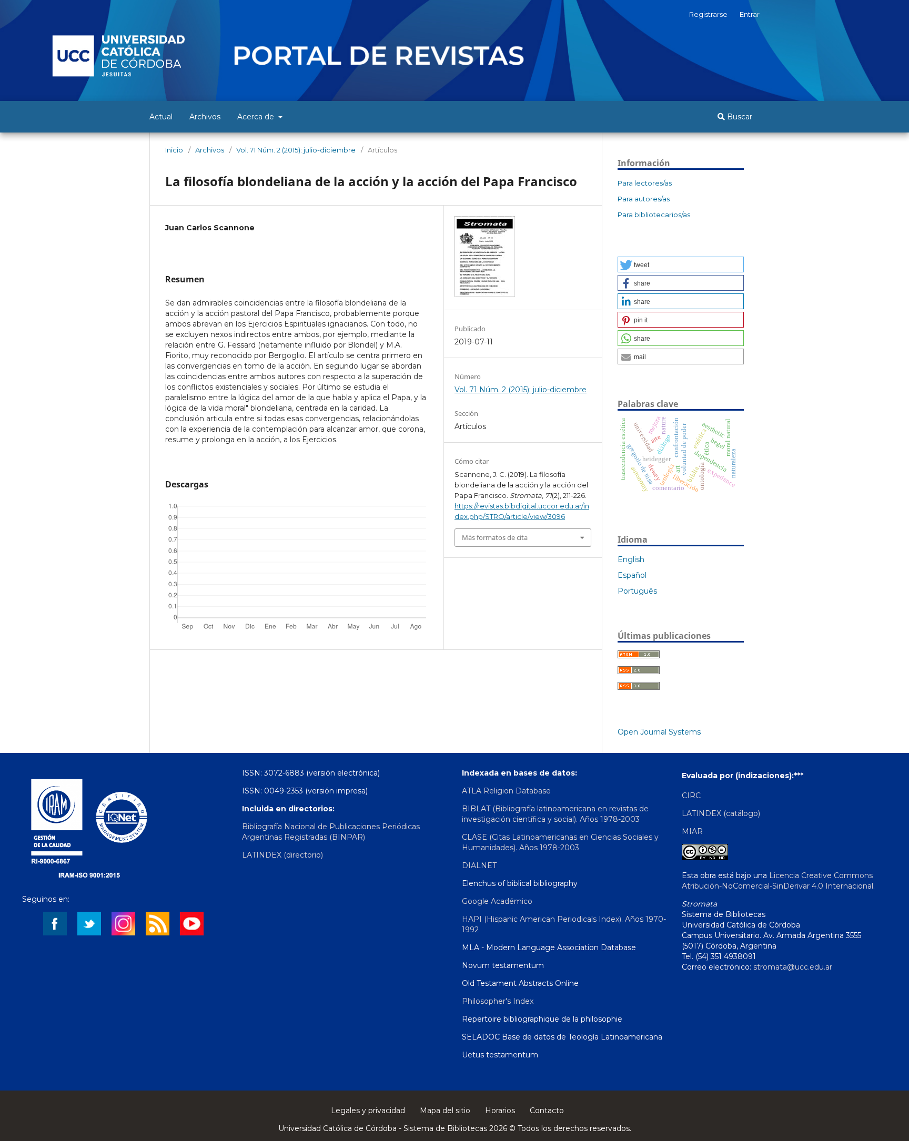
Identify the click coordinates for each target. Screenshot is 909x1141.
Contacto (547, 1110)
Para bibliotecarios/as (654, 214)
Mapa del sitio (445, 1110)
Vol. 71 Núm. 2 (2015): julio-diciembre (296, 150)
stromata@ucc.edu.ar (792, 967)
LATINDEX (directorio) (282, 855)
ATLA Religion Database (506, 791)
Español (632, 575)
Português (637, 591)
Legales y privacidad (368, 1110)
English (631, 559)
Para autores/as (644, 199)
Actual (161, 116)
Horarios (500, 1110)
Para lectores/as (645, 183)
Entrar (750, 14)
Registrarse (708, 14)
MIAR (692, 831)
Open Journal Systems (659, 732)
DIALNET (479, 865)
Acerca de (256, 116)
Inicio (174, 150)
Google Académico (497, 901)
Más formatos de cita (495, 537)
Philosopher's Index (497, 1001)
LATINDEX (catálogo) (721, 813)
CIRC (691, 795)
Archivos (204, 116)
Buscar (738, 116)
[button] (681, 264)
